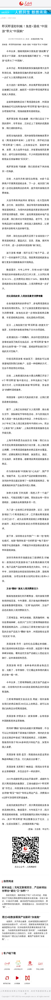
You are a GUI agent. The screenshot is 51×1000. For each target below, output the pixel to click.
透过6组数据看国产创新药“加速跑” (21, 917)
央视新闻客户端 (37, 39)
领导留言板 (7, 983)
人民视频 (17, 983)
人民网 (3, 18)
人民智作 (27, 983)
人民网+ (29, 969)
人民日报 (7, 969)
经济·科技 (12, 18)
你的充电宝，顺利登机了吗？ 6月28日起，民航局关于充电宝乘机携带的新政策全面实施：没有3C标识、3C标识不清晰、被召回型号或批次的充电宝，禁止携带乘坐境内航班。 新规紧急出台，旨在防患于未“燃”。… (25, 901)
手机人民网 (40, 969)
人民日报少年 (18, 969)
